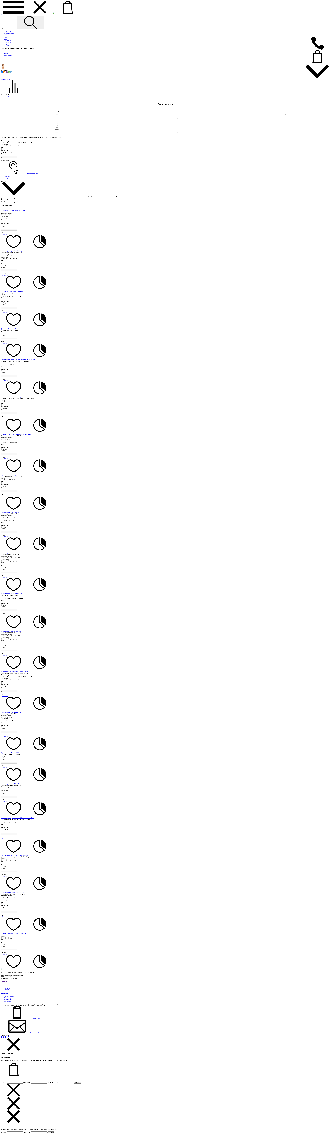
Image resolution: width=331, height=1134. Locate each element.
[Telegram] (11, 72)
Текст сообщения (52, 1082)
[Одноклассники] (4, 72)
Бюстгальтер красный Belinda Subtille (11, 784)
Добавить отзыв (5, 79)
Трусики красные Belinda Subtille (10, 753)
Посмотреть (5, 234)
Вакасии (6, 989)
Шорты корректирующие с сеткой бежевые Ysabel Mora (17, 818)
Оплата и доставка (9, 998)
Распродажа (7, 45)
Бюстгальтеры (8, 37)
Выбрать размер (9, 996)
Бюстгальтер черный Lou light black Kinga (13, 892)
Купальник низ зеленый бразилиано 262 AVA (14, 933)
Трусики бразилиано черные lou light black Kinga (15, 855)
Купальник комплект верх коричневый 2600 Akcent (16, 434)
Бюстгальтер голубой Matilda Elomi (11, 712)
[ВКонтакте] (2, 72)
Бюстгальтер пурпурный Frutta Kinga (11, 251)
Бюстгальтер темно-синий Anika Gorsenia (13, 210)
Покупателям (5, 993)
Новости (6, 986)
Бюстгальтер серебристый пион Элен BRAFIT (14, 671)
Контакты (7, 988)
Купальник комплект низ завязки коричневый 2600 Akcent (18, 359)
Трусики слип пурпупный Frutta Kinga (12, 291)
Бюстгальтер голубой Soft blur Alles (11, 631)
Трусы (6, 39)
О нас (5, 985)
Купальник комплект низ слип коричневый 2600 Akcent (17, 397)
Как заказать (7, 1001)
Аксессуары (7, 42)
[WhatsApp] (9, 72)
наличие (6, 178)
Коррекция (7, 44)
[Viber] (7, 72)
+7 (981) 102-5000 (35, 1019)
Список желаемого (9, 33)
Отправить (77, 1082)
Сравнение (7, 31)
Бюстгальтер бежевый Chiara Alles (11, 553)
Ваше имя (4, 1082)
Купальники (7, 40)
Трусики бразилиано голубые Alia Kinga (12, 475)
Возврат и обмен (9, 999)
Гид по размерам (5, 96)
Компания (4, 981)
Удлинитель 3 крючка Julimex (9, 329)
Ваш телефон (27, 1082)
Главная (6, 52)
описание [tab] (7, 176)
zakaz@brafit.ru (34, 1032)
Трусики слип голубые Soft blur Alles (11, 593)
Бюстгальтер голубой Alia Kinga (10, 512)
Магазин (6, 53)
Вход (5, 34)
